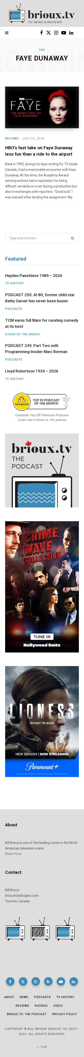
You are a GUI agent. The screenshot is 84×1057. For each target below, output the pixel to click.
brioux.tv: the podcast (26, 1014)
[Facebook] (10, 981)
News (24, 997)
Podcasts (14, 308)
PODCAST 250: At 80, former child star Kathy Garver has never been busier (40, 297)
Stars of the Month (22, 334)
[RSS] (48, 981)
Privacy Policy (64, 1014)
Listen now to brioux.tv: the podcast (42, 420)
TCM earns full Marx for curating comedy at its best (41, 323)
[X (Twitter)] (23, 981)
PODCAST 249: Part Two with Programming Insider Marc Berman (36, 348)
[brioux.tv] (42, 13)
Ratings (41, 1005)
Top (43, 1047)
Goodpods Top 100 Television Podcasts (42, 415)
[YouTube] (61, 981)
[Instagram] (36, 981)
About (9, 997)
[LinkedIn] (74, 981)
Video (58, 1005)
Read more (13, 854)
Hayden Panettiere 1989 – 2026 (33, 275)
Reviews (12, 138)
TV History (14, 283)
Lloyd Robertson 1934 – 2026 (31, 371)
